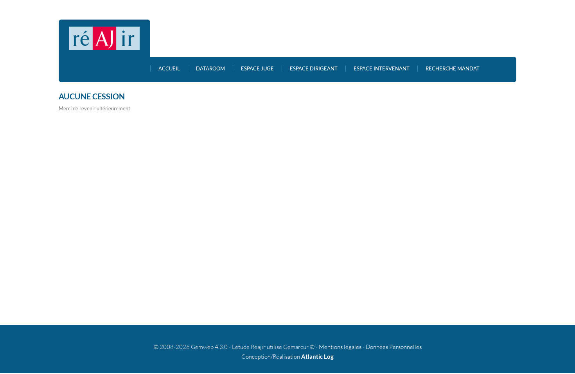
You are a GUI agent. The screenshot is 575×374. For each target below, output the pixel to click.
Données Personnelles (394, 347)
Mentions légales (340, 347)
